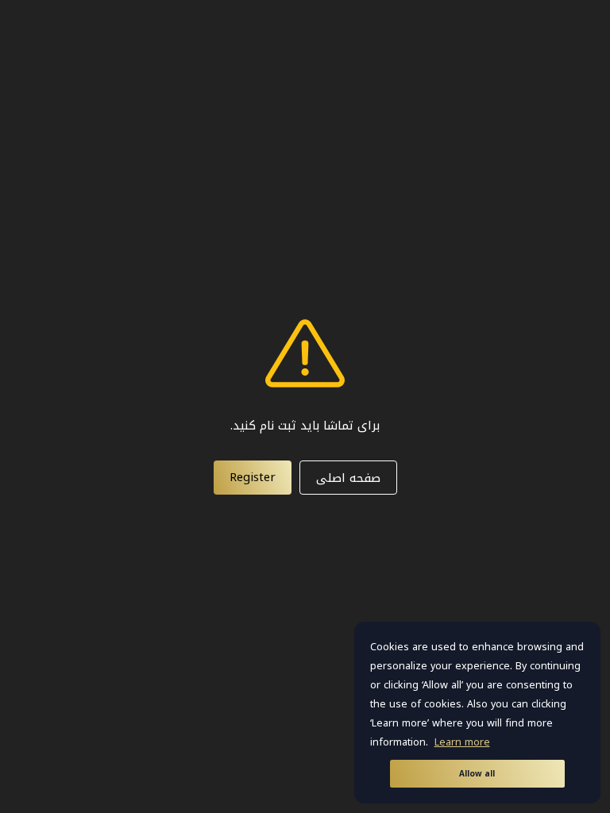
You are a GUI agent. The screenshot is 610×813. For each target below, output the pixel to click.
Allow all (477, 773)
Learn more (462, 742)
